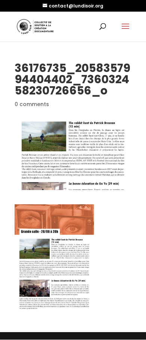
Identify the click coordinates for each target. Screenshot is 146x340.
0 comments (32, 104)
